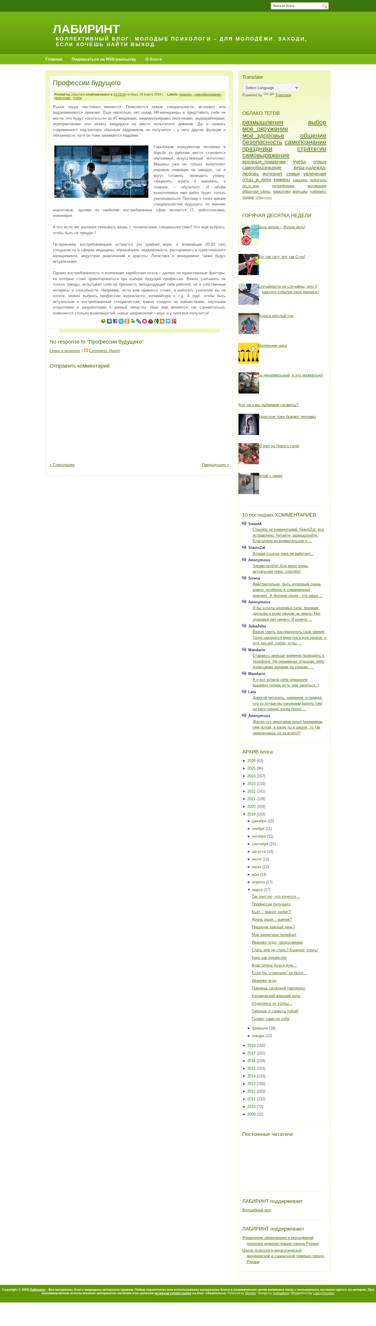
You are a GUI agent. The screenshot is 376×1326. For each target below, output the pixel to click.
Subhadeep (281, 1293)
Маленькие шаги (272, 345)
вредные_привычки (264, 161)
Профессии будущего (87, 83)
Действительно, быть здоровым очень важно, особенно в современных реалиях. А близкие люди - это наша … (288, 590)
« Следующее (62, 465)
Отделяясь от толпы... (272, 1003)
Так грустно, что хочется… (276, 896)
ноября (259, 828)
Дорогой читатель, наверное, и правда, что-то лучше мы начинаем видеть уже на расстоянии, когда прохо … (288, 703)
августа (259, 851)
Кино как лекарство (269, 957)
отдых (319, 161)
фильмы (300, 191)
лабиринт (318, 191)
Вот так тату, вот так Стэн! (281, 257)
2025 (252, 768)
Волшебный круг (257, 1210)
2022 (252, 791)
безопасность (262, 141)
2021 (252, 799)
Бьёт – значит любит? (271, 912)
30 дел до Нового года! (278, 446)
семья (293, 173)
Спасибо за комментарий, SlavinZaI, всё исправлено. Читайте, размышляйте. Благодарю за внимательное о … (288, 535)
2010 (252, 1106)
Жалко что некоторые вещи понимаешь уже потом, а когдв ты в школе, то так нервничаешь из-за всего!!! (288, 727)
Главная (54, 59)
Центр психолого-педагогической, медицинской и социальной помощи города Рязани (283, 1256)
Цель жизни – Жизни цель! (282, 227)
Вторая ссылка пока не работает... (283, 553)
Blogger (250, 1293)
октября (259, 836)
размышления (262, 122)
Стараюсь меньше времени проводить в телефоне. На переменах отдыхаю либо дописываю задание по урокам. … (288, 661)
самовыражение (266, 155)
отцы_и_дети (256, 179)
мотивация (317, 186)
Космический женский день (276, 996)
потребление (283, 186)
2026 (252, 761)
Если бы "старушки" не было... (279, 973)
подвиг (248, 197)
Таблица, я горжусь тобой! (275, 1011)
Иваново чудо (264, 980)
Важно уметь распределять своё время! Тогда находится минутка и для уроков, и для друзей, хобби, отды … (289, 637)
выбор (317, 122)
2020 (252, 806)
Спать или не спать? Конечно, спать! (285, 950)
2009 (252, 1114)
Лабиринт (86, 29)
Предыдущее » (215, 465)
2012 (252, 1091)
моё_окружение (265, 128)
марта (258, 890)
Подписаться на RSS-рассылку (104, 59)
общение (313, 135)
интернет (272, 173)
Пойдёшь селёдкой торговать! (279, 988)
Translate (283, 95)
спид (259, 197)
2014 (252, 1076)
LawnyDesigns (323, 1293)
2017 (252, 1053)
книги (268, 197)
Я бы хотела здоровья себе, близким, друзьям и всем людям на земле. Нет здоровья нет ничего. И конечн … (286, 614)
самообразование (208, 94)
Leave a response (65, 351)
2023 (252, 783)
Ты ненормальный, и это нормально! (290, 375)
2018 (252, 1045)
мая (256, 874)
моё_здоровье (263, 135)
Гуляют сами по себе (270, 1019)
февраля (260, 1028)
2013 (252, 1083)
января (259, 1036)
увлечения (62, 98)
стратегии (311, 148)
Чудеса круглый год (275, 316)
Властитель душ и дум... (274, 965)
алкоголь (318, 180)
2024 (252, 776)
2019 (252, 814)
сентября (260, 844)
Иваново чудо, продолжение (277, 942)
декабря (260, 821)
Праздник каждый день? (273, 927)
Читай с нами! (270, 475)
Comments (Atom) (104, 351)
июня (257, 867)
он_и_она (250, 186)
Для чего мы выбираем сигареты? (268, 405)
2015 (252, 1068)
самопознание (305, 141)
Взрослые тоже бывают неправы (287, 416)
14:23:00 (120, 94)
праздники (257, 148)
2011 (252, 1099)
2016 (252, 1061)
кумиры (282, 179)
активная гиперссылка (173, 1293)
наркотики (282, 191)
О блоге (153, 59)
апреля (259, 882)
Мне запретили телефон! (274, 934)
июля (257, 859)
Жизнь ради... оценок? (272, 919)
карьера (185, 94)
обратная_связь (256, 191)
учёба (77, 98)
